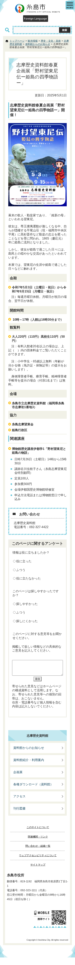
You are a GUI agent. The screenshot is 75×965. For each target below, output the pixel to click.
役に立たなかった (28, 578)
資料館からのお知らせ (37, 44)
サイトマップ (37, 864)
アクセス (19, 796)
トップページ (17, 40)
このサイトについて (38, 827)
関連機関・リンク (38, 836)
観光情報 (33, 40)
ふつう (20, 570)
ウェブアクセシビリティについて (38, 855)
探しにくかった (27, 621)
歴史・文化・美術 (51, 40)
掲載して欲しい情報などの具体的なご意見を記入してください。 (36, 648)
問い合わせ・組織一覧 (37, 845)
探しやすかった (27, 604)
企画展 (17, 772)
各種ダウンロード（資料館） (33, 784)
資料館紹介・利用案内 (28, 760)
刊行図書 (19, 808)
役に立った (24, 561)
